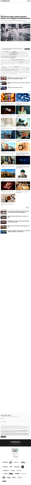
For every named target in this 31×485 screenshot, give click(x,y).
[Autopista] (5, 462)
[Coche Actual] (10, 462)
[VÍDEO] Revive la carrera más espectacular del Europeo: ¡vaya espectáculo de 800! (18, 221)
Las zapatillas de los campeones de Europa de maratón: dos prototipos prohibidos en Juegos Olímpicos (18, 212)
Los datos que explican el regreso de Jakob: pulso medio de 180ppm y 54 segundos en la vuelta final (18, 231)
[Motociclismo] (17, 466)
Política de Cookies (6, 427)
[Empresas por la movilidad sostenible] (15, 456)
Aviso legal (18, 444)
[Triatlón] (12, 470)
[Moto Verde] (11, 466)
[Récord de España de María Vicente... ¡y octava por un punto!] (4, 217)
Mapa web (20, 444)
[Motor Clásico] (23, 462)
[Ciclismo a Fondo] (11, 474)
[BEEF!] (14, 477)
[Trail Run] (19, 470)
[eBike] (9, 477)
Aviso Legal (23, 427)
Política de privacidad (14, 444)
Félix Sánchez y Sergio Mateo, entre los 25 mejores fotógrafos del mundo (18, 83)
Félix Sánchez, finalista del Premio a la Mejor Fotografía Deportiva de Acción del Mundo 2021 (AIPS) (17, 78)
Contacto (10, 444)
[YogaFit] (4, 473)
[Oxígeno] (24, 473)
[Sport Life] (22, 466)
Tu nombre (2, 418)
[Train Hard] (3, 477)
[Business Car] (16, 462)
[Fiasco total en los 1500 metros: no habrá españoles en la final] (4, 227)
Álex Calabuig (2, 22)
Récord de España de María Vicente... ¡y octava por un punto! (17, 216)
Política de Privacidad (23, 430)
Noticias (2, 15)
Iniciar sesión (28, 1)
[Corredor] (5, 1)
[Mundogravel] (4, 481)
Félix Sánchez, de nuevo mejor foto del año (14, 87)
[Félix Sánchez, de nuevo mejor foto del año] (4, 88)
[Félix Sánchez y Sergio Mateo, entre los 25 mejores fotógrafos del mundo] (4, 83)
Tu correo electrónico (4, 421)
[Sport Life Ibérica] (15, 451)
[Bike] (17, 473)
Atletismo (5, 211)
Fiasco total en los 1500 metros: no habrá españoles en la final (18, 226)
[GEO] (19, 477)
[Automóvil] (5, 466)
